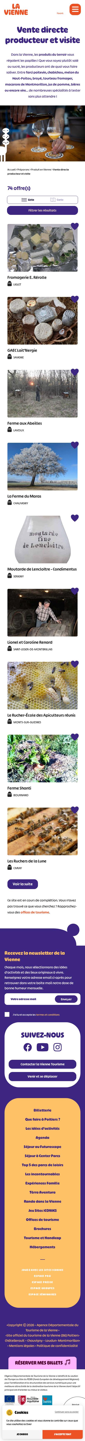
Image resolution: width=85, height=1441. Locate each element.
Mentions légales (21, 1345)
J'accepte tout (62, 1434)
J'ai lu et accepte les (36, 1014)
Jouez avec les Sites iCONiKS (43, 1270)
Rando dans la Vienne (42, 1201)
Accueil (11, 169)
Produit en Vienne (41, 169)
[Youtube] (42, 1048)
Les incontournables (42, 1174)
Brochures (42, 1228)
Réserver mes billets (39, 1363)
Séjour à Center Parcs (42, 1155)
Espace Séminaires (43, 1294)
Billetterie (42, 1110)
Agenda (42, 1137)
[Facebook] (28, 1048)
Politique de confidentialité (57, 1345)
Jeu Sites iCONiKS (42, 1210)
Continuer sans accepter (67, 1412)
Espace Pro (42, 1276)
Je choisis (22, 1434)
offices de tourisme (35, 912)
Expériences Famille (42, 1183)
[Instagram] (57, 1048)
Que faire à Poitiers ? (42, 1119)
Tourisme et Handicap (42, 1237)
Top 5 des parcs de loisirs (42, 1165)
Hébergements (42, 1247)
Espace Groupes (42, 1288)
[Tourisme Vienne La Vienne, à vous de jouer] (16, 9)
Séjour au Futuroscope (42, 1146)
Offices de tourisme (42, 1219)
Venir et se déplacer (42, 1076)
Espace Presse (42, 1282)
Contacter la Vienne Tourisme (43, 1064)
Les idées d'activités (43, 1128)
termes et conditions (48, 1014)
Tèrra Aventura (42, 1192)
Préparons (23, 169)
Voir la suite (23, 884)
